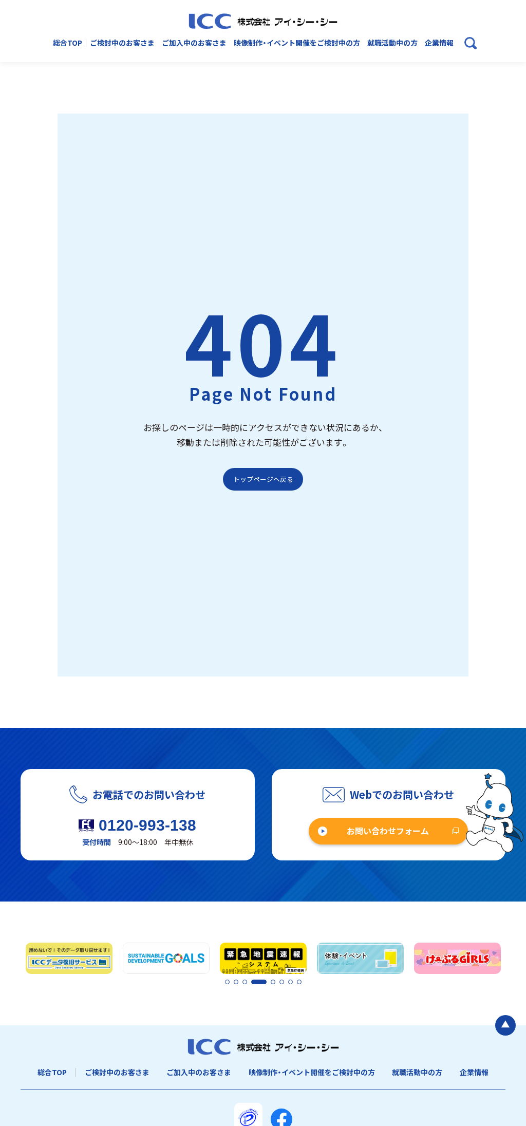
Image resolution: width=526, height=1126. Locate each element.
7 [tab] (290, 982)
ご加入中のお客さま (194, 43)
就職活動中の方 (392, 43)
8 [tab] (298, 982)
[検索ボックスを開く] (470, 43)
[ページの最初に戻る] (505, 1025)
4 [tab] (253, 982)
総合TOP (67, 43)
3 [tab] (244, 982)
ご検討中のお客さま (122, 43)
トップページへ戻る (263, 479)
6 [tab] (281, 982)
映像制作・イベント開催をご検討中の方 (297, 43)
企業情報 (439, 43)
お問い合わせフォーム (388, 830)
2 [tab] (235, 982)
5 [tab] (262, 982)
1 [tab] (227, 982)
